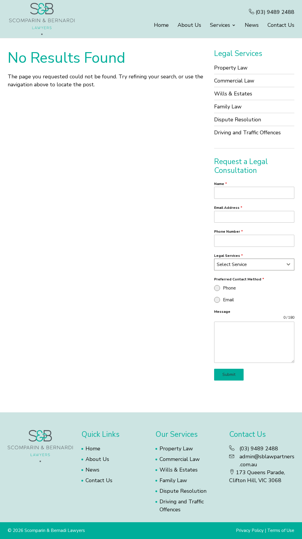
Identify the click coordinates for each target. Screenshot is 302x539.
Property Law (230, 67)
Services (220, 26)
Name (220, 183)
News (252, 26)
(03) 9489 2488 (274, 12)
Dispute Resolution (237, 119)
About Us (189, 26)
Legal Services (228, 255)
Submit (228, 374)
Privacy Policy (250, 530)
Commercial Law (234, 80)
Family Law (228, 106)
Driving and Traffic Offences (247, 132)
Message (222, 311)
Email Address (228, 207)
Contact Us (280, 26)
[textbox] (248, 264)
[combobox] (254, 264)
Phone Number (228, 231)
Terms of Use (280, 530)
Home (161, 26)
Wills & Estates (233, 93)
